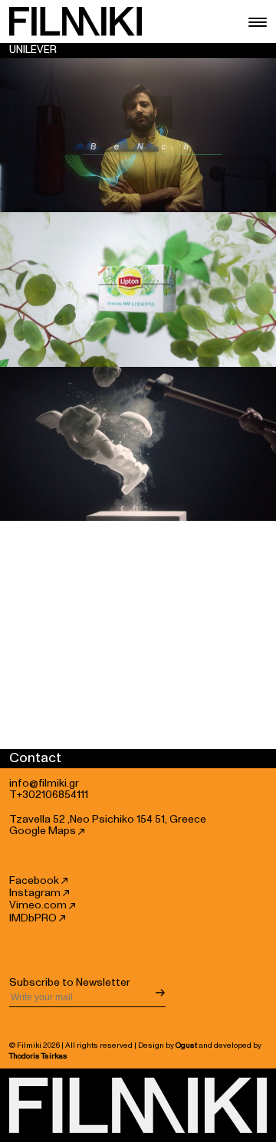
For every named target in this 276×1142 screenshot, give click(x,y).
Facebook (35, 880)
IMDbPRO (34, 918)
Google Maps (43, 831)
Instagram (36, 893)
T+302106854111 (48, 795)
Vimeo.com (39, 905)
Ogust (186, 1045)
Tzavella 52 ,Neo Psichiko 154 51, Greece (107, 819)
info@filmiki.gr (44, 783)
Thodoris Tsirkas (38, 1056)
